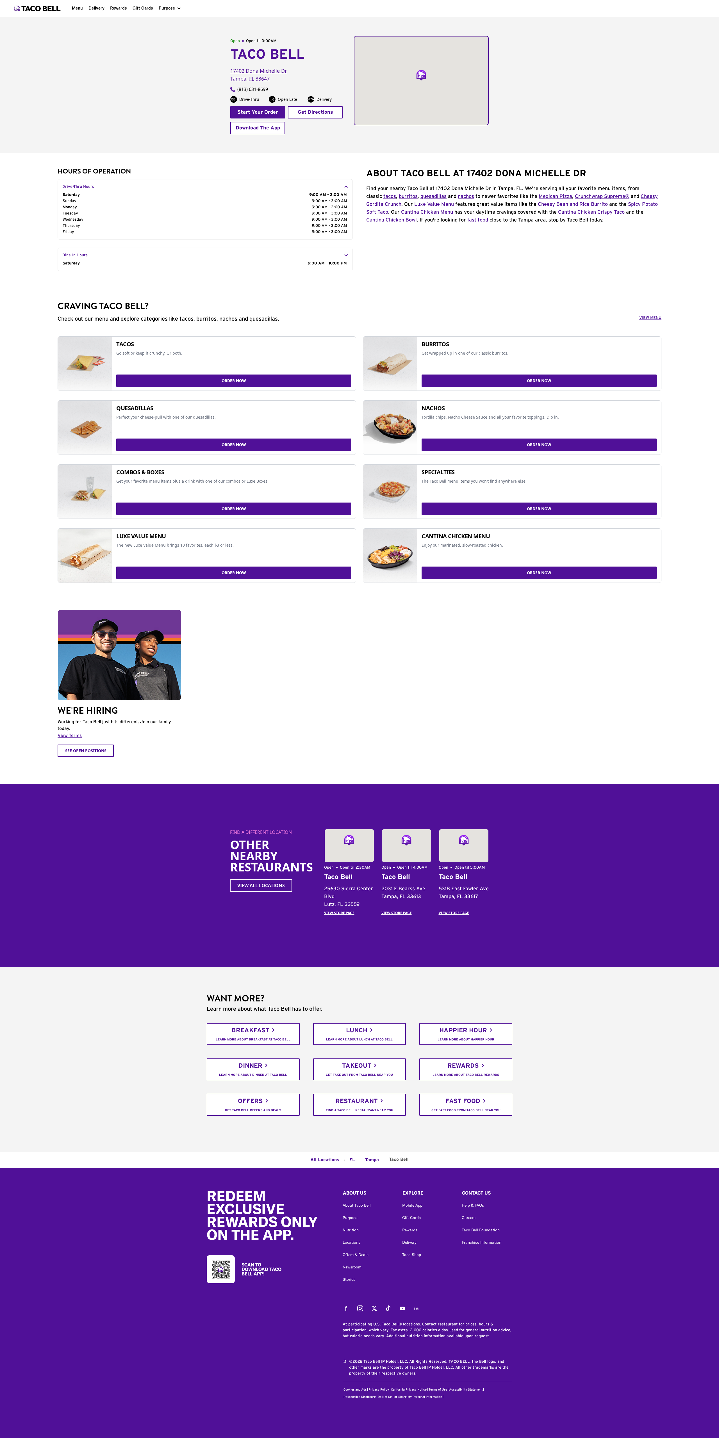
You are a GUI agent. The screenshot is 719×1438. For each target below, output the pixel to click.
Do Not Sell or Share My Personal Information (410, 1396)
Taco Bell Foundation (481, 1229)
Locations (351, 1242)
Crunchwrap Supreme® (602, 196)
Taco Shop (411, 1254)
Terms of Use (438, 1389)
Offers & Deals (355, 1254)
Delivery (96, 8)
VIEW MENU (650, 318)
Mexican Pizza (555, 196)
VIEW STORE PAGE (339, 912)
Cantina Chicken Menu (427, 212)
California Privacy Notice (409, 1389)
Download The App (258, 128)
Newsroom (352, 1267)
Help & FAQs (473, 1205)
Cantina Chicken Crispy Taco (591, 212)
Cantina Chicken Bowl (391, 220)
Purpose (167, 8)
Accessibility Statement (466, 1389)
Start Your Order (257, 112)
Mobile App (412, 1205)
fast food (477, 220)
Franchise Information (481, 1242)
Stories (349, 1279)
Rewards (118, 8)
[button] (368, 1194)
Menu (77, 8)
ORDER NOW (234, 380)
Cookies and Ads (355, 1389)
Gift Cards (143, 8)
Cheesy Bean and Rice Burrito (573, 204)
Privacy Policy (378, 1389)
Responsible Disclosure (359, 1396)
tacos (389, 196)
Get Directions (315, 112)
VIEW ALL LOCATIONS (261, 885)
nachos (466, 196)
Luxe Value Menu (434, 204)
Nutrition (351, 1229)
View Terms (70, 735)
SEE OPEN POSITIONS (85, 750)
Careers (468, 1217)
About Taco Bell (357, 1205)
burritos (408, 196)
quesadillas (433, 196)
